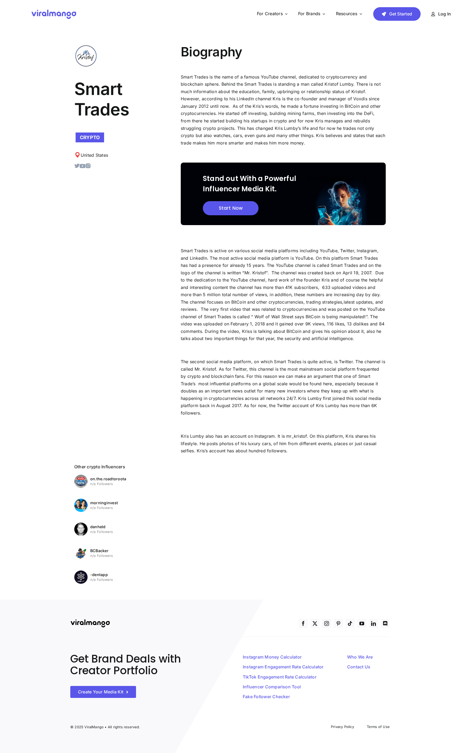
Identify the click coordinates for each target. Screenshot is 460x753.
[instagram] (326, 623)
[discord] (385, 623)
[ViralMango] (54, 10)
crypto (90, 137)
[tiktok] (350, 623)
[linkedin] (373, 623)
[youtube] (361, 623)
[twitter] (314, 623)
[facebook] (303, 623)
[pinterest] (338, 623)
